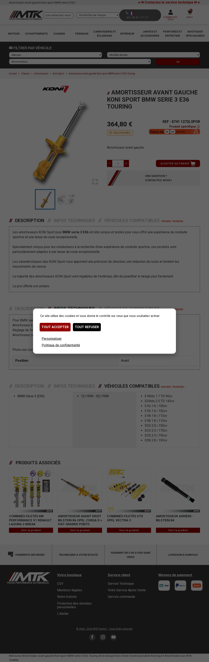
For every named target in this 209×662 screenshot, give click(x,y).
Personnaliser (52, 339)
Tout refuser (87, 327)
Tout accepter (55, 327)
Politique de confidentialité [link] (61, 345)
